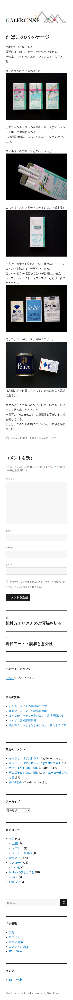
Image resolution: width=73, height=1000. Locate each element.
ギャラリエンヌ (13, 993)
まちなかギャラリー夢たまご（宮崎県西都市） (37, 715)
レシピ (16, 867)
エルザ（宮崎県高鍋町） (24, 720)
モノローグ (16, 862)
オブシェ (17, 848)
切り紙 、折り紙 (22, 853)
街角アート (16, 857)
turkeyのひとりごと (48, 438)
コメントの (18, 946)
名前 (9, 530)
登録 (11, 932)
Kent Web (15, 979)
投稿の (16, 942)
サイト (9, 564)
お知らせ (14, 881)
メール (10, 547)
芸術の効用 (16, 782)
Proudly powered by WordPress (41, 993)
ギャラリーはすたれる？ (24, 758)
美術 (11, 838)
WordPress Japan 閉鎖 (24, 767)
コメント (10, 478)
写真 (15, 877)
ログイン (14, 937)
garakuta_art (51, 763)
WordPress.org (19, 951)
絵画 (15, 843)
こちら (10, 677)
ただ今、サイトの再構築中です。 (29, 706)
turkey (14, 438)
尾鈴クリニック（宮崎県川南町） (29, 710)
